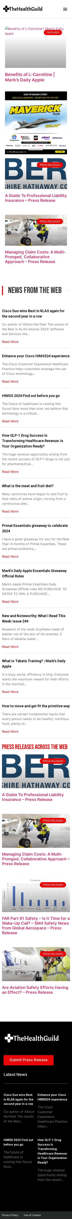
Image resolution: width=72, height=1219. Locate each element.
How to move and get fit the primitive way (36, 706)
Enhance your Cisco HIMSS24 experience (36, 356)
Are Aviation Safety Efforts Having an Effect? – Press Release (35, 990)
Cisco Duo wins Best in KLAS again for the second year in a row (33, 313)
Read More (10, 342)
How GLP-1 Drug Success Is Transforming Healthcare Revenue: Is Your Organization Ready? (32, 440)
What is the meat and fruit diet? (28, 486)
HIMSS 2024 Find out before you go (31, 396)
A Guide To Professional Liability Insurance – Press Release (36, 198)
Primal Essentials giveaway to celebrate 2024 (35, 528)
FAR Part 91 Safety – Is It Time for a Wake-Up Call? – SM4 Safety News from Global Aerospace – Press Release (36, 925)
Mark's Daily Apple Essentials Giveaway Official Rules (34, 573)
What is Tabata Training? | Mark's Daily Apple (33, 663)
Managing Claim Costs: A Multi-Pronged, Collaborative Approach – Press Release (35, 257)
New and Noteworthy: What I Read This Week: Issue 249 (34, 618)
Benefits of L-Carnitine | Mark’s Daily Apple (30, 77)
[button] (65, 9)
